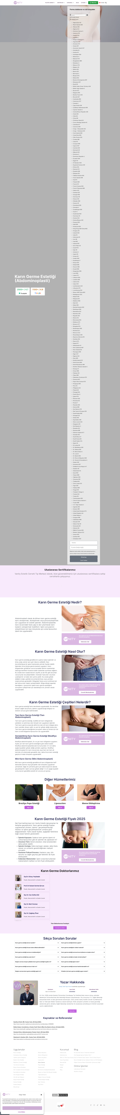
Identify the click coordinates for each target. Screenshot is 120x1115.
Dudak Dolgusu (17, 1084)
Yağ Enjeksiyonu (42, 1074)
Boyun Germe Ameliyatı (19, 1067)
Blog (61, 1069)
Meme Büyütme (42, 1052)
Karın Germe (41, 1062)
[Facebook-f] (90, 1105)
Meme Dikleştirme (42, 1055)
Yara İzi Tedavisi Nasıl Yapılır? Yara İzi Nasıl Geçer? (87, 1057)
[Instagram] (94, 1105)
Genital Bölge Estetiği (43, 1079)
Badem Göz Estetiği (18, 1060)
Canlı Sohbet (83, 560)
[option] (85, 23)
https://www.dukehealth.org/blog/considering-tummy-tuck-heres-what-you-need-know (35, 1029)
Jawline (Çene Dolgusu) (19, 1057)
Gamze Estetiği (17, 1082)
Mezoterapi (16, 1087)
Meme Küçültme (42, 1057)
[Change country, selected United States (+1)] (70, 13)
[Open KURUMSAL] (73, 2)
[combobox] (78, 15)
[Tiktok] (97, 1105)
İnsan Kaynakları (64, 1060)
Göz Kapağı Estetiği (18, 1074)
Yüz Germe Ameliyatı (18, 1064)
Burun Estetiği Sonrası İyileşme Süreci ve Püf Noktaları (88, 1060)
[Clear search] (87, 15)
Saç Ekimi (40, 1084)
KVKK (61, 1067)
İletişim (62, 1064)
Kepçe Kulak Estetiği (18, 1079)
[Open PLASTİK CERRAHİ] (54, 2)
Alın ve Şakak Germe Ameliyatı (21, 1069)
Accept (22, 1108)
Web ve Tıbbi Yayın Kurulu (67, 1057)
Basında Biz (63, 1062)
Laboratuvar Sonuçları (79, 1069)
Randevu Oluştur (78, 1071)
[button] (41, 1095)
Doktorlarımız (63, 1055)
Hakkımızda (63, 1052)
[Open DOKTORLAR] (64, 2)
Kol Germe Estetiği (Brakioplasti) (46, 1069)
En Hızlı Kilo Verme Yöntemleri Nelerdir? (84, 1052)
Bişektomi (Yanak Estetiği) (20, 1062)
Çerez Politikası (21, 1111)
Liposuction (41, 1060)
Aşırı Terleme (41, 1082)
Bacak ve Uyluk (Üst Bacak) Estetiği (47, 1072)
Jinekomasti (41, 1067)
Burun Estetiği (17, 1052)
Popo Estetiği (41, 1064)
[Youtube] (100, 1105)
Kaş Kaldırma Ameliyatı (19, 1072)
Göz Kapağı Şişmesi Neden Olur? (82, 1055)
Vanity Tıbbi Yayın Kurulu (65, 986)
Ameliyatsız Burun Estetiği (20, 1055)
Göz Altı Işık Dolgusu (18, 1077)
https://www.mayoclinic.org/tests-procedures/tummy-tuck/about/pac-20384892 (33, 1024)
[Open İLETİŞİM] (86, 2)
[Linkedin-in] (104, 1105)
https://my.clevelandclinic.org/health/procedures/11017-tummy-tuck (30, 1034)
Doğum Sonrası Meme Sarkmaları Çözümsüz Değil (87, 1062)
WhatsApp (83, 557)
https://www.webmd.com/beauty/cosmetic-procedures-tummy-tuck (30, 1039)
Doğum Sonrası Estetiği (44, 1077)
